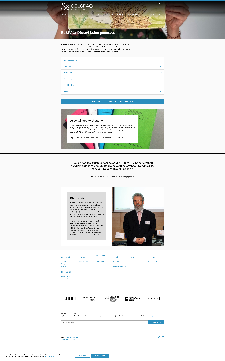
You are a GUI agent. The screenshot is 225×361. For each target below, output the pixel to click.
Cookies (74, 339)
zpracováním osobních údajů (80, 326)
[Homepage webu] (77, 6)
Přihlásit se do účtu (157, 15)
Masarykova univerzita (71, 337)
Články (63, 264)
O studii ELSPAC (153, 261)
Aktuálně (65, 257)
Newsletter (64, 266)
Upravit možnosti (49, 356)
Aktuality (63, 261)
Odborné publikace (101, 261)
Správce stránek (65, 339)
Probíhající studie (83, 261)
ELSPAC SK (66, 272)
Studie (81, 257)
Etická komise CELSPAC (120, 266)
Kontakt (135, 257)
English (161, 4)
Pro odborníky (152, 264)
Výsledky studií (100, 256)
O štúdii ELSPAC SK (66, 276)
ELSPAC (151, 257)
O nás (116, 257)
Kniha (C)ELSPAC (118, 261)
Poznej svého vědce (119, 264)
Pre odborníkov (65, 278)
